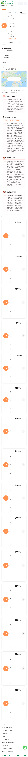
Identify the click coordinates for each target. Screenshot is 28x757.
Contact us (5, 736)
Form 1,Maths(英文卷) (11, 13)
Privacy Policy (6, 745)
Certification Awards (8, 730)
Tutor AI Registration (8, 751)
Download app (6, 739)
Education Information (8, 727)
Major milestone (6, 733)
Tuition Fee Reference (8, 742)
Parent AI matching (7, 748)
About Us (4, 724)
